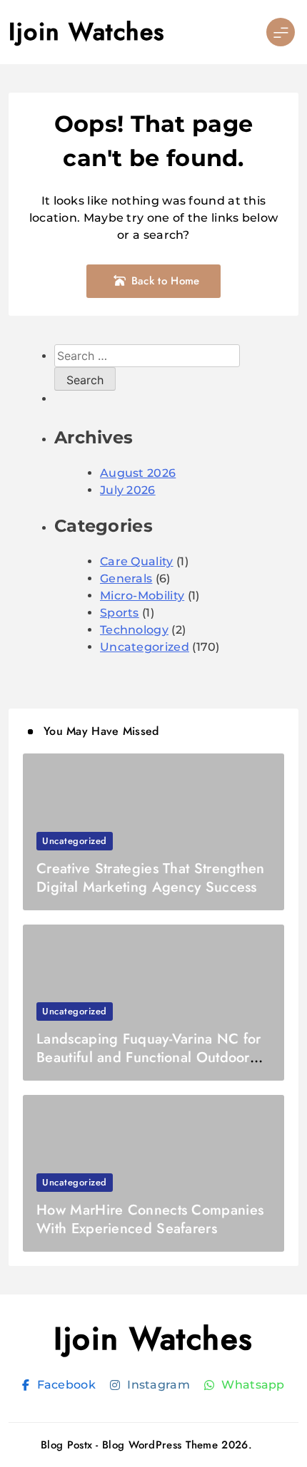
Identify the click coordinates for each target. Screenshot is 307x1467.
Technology (134, 630)
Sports (119, 612)
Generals (126, 578)
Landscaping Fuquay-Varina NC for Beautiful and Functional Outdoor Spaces (148, 1057)
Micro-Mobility (142, 595)
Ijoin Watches (87, 31)
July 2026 (128, 490)
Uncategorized (144, 647)
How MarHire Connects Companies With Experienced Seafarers (149, 1219)
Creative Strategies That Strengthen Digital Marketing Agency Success (150, 877)
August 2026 (138, 473)
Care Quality (136, 561)
